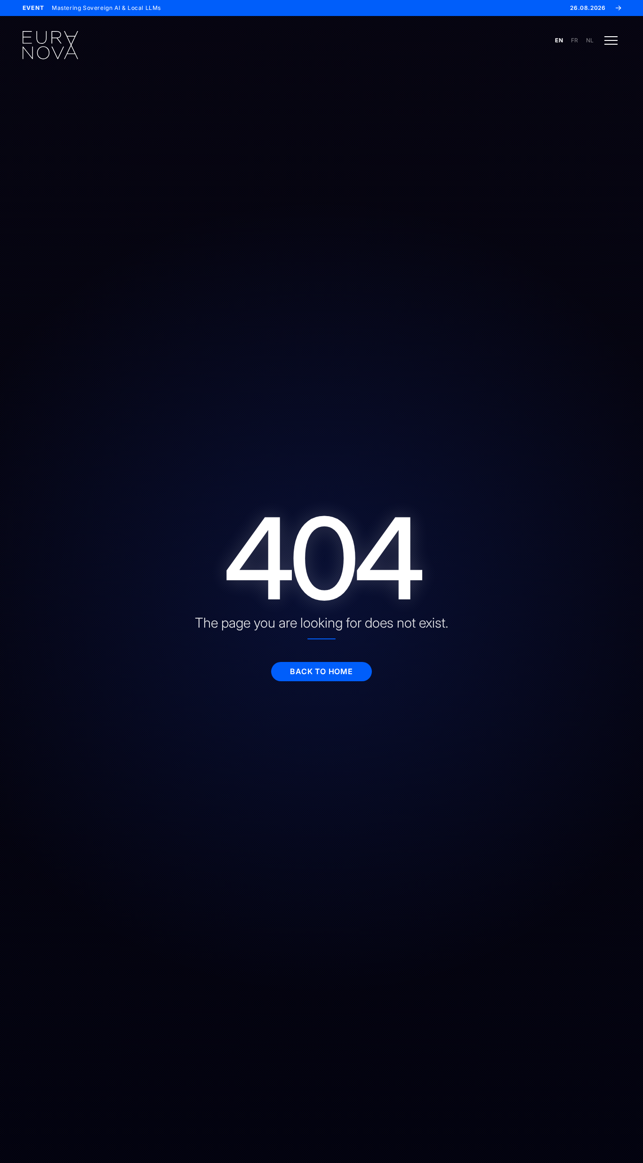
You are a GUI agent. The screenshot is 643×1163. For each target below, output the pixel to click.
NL (590, 40)
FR (575, 40)
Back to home (321, 671)
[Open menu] (611, 40)
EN (559, 40)
